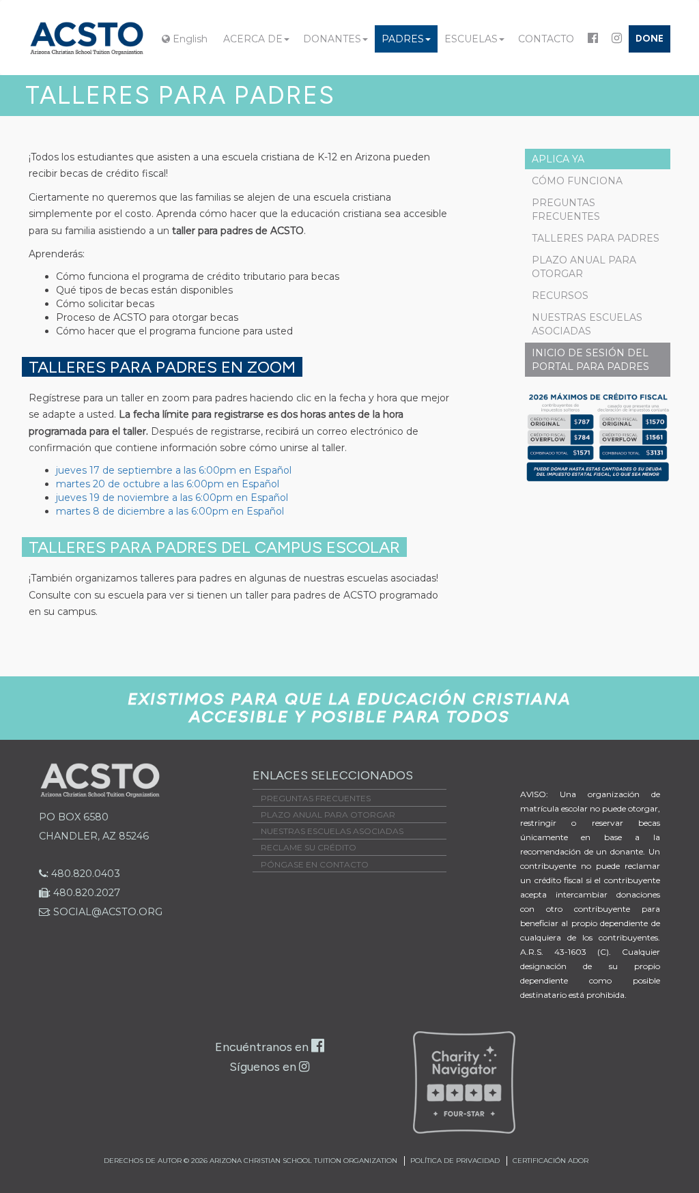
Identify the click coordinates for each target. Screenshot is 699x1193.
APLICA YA (558, 159)
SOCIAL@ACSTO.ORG (105, 912)
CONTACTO (546, 39)
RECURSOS (560, 295)
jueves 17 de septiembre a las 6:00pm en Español (173, 470)
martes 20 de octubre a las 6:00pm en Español (167, 484)
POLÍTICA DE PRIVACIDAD (455, 1160)
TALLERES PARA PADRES (595, 238)
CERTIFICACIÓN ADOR (550, 1160)
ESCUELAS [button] (471, 39)
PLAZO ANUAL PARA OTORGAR (584, 267)
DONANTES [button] (332, 39)
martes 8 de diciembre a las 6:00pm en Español (170, 511)
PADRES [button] (403, 39)
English (189, 39)
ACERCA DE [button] (253, 39)
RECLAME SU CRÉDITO (308, 847)
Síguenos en (264, 1066)
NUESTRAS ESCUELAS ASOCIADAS (587, 324)
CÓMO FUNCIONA (577, 181)
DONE (650, 38)
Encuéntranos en (263, 1046)
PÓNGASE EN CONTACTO (315, 864)
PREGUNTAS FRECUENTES (566, 209)
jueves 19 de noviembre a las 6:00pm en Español (172, 497)
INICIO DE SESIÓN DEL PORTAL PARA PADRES (590, 360)
